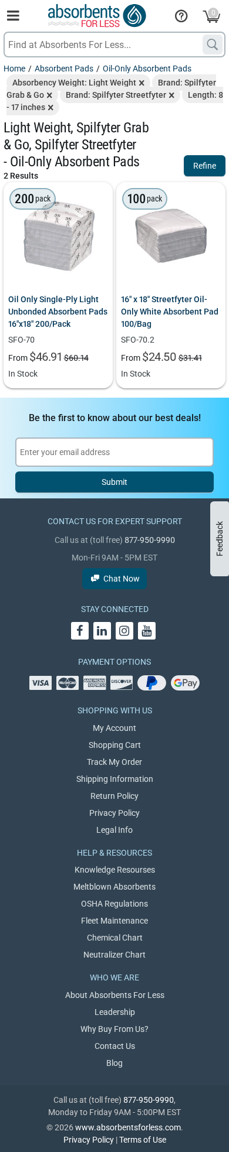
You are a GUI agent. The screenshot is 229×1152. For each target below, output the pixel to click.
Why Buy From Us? (114, 1029)
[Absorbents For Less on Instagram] (124, 631)
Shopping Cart (115, 745)
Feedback (219, 538)
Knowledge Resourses (115, 869)
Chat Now (121, 578)
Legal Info (114, 830)
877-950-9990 (149, 540)
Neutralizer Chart (114, 954)
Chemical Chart (115, 937)
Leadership (115, 1012)
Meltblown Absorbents (114, 886)
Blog (114, 1063)
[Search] (213, 44)
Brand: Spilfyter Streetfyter (116, 95)
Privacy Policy (114, 813)
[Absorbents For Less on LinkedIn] (102, 631)
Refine (204, 165)
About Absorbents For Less (114, 995)
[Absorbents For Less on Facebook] (80, 631)
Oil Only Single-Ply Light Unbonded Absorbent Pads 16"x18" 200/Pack (57, 312)
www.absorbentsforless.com (128, 1127)
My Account (114, 728)
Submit (114, 482)
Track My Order (114, 762)
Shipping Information (114, 779)
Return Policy (114, 796)
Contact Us (115, 1046)
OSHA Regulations (114, 903)
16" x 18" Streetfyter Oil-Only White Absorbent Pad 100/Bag (169, 312)
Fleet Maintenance (114, 920)
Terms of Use (142, 1139)
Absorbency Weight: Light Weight (74, 82)
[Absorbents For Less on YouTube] (147, 631)
